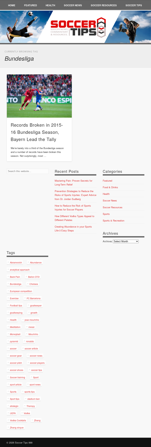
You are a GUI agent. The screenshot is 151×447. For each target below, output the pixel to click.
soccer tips (36, 369)
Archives (107, 241)
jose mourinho (32, 319)
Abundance (36, 262)
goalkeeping (16, 312)
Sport (35, 377)
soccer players (37, 362)
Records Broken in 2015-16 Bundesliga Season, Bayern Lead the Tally (37, 131)
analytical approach (20, 269)
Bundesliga (15, 283)
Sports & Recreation (113, 220)
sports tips (29, 391)
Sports (106, 214)
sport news (35, 384)
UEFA (13, 413)
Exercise (14, 298)
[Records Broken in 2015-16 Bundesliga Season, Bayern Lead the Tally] (39, 96)
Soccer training (17, 377)
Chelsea (33, 283)
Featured (30, 5)
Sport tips (14, 398)
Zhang (37, 420)
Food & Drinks (110, 187)
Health (50, 5)
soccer (13, 348)
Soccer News (73, 5)
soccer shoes (16, 369)
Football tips (16, 305)
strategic (14, 405)
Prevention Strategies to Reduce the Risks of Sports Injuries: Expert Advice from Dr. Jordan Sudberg (75, 195)
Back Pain (15, 276)
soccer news (36, 355)
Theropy (31, 405)
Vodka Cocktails (18, 420)
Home (11, 5)
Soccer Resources (104, 5)
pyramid (14, 341)
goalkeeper (36, 305)
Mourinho (33, 334)
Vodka (27, 413)
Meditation (15, 326)
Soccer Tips (134, 5)
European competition (21, 291)
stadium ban (33, 398)
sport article (16, 384)
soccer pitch (16, 362)
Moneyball (15, 334)
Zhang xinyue (17, 427)
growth (34, 312)
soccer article (31, 348)
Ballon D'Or (34, 276)
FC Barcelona (34, 298)
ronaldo (30, 341)
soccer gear (16, 355)
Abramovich (16, 262)
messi (31, 326)
